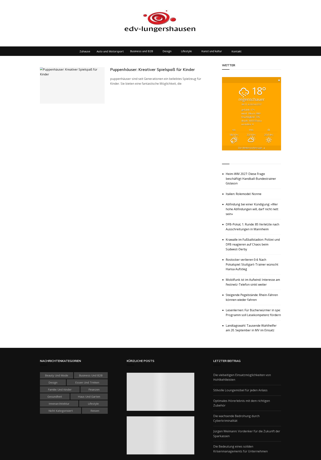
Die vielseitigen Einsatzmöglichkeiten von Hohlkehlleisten (242, 377)
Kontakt (236, 51)
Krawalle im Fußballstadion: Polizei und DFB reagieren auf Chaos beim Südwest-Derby (253, 244)
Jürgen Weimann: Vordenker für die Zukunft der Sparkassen (246, 433)
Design (167, 51)
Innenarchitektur (59, 403)
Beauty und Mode (56, 375)
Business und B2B (141, 51)
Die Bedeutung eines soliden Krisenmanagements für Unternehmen (240, 448)
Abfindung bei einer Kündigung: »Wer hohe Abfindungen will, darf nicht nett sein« (252, 209)
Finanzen (94, 389)
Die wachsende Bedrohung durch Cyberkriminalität (236, 418)
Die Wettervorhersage (251, 147)
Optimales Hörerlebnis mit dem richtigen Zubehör (241, 403)
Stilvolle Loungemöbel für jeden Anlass (240, 390)
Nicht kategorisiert (60, 410)
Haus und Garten (89, 396)
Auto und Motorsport (110, 51)
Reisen (94, 410)
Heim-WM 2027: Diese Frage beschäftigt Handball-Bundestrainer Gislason (251, 178)
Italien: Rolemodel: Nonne (243, 194)
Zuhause (85, 51)
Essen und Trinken (87, 382)
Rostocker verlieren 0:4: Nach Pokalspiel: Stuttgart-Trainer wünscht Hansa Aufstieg (252, 264)
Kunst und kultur (211, 51)
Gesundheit (54, 396)
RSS (225, 160)
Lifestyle (186, 51)
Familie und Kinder (60, 389)
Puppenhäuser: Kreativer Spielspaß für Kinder (152, 69)
